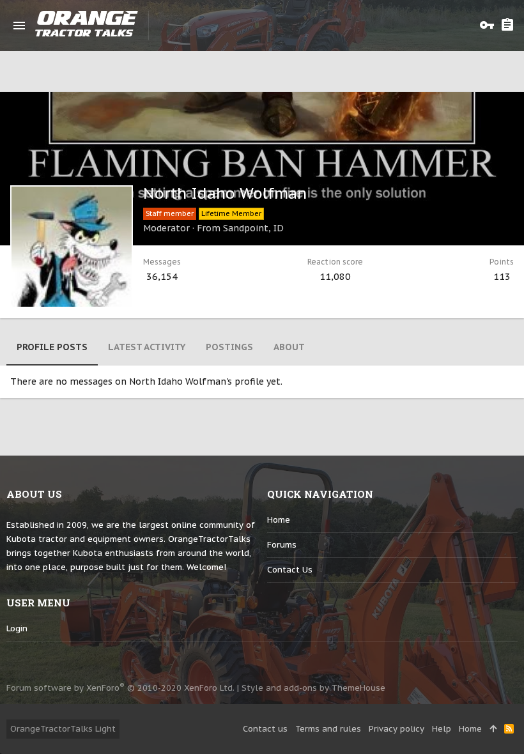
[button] (19, 25)
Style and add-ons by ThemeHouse (313, 687)
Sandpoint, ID (253, 228)
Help (441, 728)
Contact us (289, 569)
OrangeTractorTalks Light (63, 728)
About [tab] (289, 347)
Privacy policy (396, 728)
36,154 (162, 276)
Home (278, 519)
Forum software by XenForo (120, 687)
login (16, 628)
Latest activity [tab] (146, 347)
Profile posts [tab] (52, 347)
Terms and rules (328, 728)
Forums (282, 544)
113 (502, 276)
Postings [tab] (229, 347)
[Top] (493, 729)
